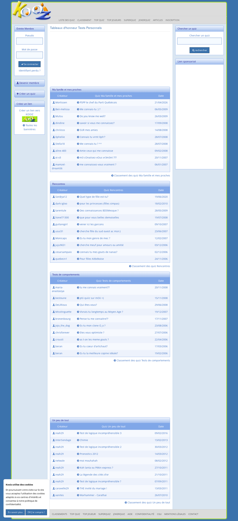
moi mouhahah (89, 460)
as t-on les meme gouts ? (94, 339)
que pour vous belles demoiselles (99, 217)
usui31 (59, 231)
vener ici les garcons (92, 224)
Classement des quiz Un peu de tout (149, 502)
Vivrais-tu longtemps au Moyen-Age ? (101, 311)
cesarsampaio (63, 252)
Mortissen (61, 102)
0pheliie (60, 137)
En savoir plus (15, 512)
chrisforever (62, 332)
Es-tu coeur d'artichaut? (94, 346)
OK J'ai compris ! (36, 512)
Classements (59, 514)
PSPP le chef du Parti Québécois (98, 102)
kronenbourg (63, 318)
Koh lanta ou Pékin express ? (96, 467)
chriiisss (60, 130)
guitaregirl (61, 224)
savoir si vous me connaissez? (97, 123)
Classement (84, 20)
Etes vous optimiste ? (92, 332)
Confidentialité (144, 514)
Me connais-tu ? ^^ (91, 143)
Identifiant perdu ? (29, 70)
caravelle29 (62, 488)
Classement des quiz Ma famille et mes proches (142, 175)
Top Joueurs (114, 20)
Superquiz (130, 20)
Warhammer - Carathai (93, 495)
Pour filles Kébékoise (92, 258)
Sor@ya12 (61, 196)
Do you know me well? (92, 116)
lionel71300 (62, 217)
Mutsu (59, 116)
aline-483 (60, 150)
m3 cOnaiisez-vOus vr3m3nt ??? (98, 157)
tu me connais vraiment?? (95, 287)
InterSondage (63, 440)
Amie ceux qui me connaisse (96, 150)
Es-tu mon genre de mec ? (95, 238)
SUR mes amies (89, 130)
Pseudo (29, 35)
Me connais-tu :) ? (90, 109)
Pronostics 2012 (89, 453)
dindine (59, 123)
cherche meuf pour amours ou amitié (102, 245)
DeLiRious (61, 304)
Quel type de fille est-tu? (94, 196)
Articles (158, 20)
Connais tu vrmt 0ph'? (92, 137)
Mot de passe (29, 49)
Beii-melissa (62, 109)
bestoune (60, 298)
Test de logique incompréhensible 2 (100, 446)
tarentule (60, 210)
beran (58, 346)
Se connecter (31, 64)
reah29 (59, 433)
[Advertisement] (110, 58)
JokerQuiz (144, 20)
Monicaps (61, 238)
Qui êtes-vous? (88, 304)
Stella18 (60, 143)
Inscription (172, 20)
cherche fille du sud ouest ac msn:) (100, 231)
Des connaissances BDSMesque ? (99, 210)
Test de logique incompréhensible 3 (100, 433)
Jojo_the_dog (62, 325)
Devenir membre (29, 83)
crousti (59, 339)
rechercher (201, 50)
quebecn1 (61, 258)
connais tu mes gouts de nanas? (98, 252)
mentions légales (175, 514)
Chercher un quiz (199, 35)
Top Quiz (99, 20)
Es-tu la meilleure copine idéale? (99, 353)
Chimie (84, 440)
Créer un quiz (27, 93)
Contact (193, 514)
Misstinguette (63, 311)
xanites (59, 495)
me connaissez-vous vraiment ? (98, 164)
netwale (60, 460)
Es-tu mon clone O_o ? (92, 325)
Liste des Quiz (67, 20)
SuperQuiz (104, 514)
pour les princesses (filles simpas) (99, 203)
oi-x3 (58, 157)
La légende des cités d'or (94, 474)
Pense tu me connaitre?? (94, 318)
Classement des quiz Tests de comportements (143, 360)
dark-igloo (61, 203)
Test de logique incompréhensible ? (100, 481)
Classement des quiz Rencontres (151, 266)
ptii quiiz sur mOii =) (92, 298)
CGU (159, 514)
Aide (130, 514)
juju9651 (60, 245)
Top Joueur (89, 514)
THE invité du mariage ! (93, 488)
